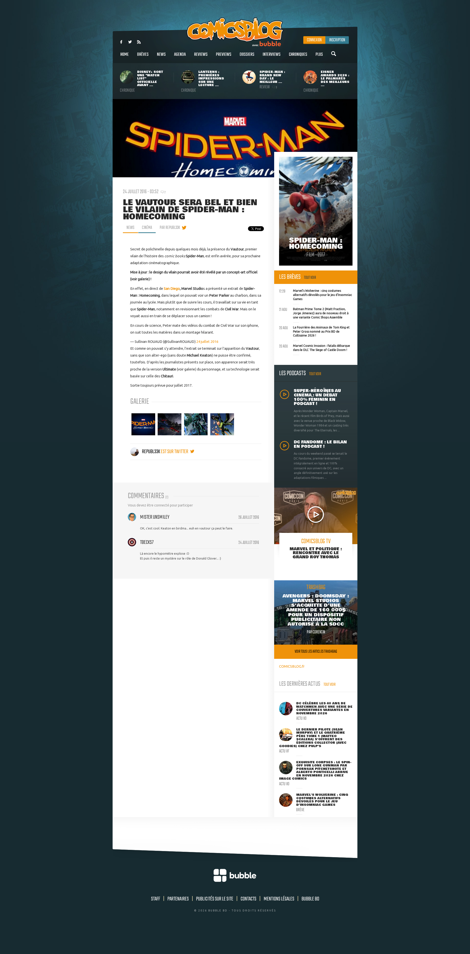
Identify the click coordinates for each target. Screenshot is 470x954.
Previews (223, 54)
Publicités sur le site (214, 899)
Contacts (248, 899)
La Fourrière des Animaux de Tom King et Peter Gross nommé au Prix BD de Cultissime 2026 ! (314, 331)
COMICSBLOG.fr (292, 666)
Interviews (272, 54)
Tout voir (310, 277)
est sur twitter (175, 451)
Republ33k (151, 451)
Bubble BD (310, 899)
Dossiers (247, 54)
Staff (155, 899)
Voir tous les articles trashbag (316, 651)
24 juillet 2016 (207, 341)
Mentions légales (279, 899)
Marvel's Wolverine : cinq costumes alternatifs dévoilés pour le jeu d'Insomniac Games (315, 294)
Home (124, 54)
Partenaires (178, 899)
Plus (319, 54)
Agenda (180, 54)
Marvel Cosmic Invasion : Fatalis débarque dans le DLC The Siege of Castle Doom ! (314, 347)
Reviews (201, 54)
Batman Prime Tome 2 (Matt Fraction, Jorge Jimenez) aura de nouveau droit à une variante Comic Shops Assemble (314, 312)
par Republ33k (170, 227)
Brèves (143, 54)
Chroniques (298, 54)
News (161, 54)
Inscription (337, 40)
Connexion (314, 40)
